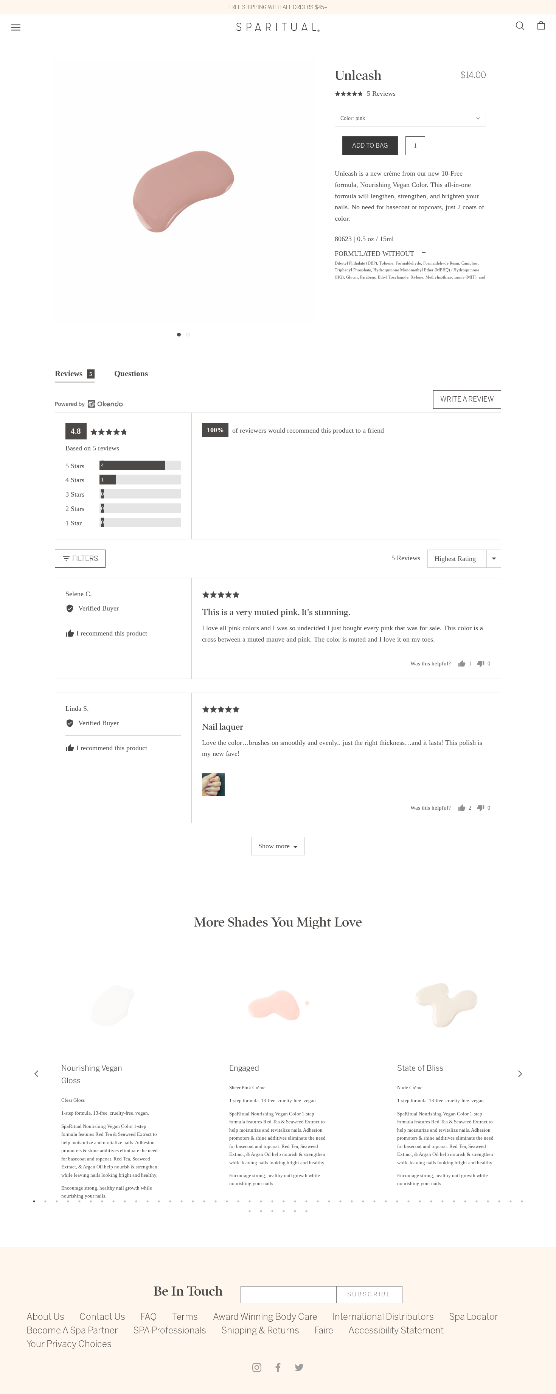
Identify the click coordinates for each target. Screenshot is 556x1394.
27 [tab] (329, 1201)
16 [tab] (204, 1201)
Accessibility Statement (396, 1331)
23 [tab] (283, 1201)
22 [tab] (272, 1201)
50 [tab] (306, 1211)
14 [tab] (181, 1201)
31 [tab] (374, 1201)
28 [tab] (340, 1201)
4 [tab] (68, 1201)
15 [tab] (193, 1201)
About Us (45, 1317)
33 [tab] (397, 1201)
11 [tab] (147, 1201)
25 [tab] (306, 1201)
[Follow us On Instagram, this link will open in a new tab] (256, 1366)
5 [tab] (79, 1201)
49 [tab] (295, 1211)
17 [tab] (215, 1201)
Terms (185, 1317)
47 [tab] (272, 1211)
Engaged (244, 1068)
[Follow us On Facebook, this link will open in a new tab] (278, 1366)
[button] (541, 25)
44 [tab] (522, 1201)
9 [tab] (125, 1201)
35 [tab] (420, 1201)
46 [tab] (261, 1211)
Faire (323, 1331)
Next (520, 1073)
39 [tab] (465, 1201)
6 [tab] (91, 1201)
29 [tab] (352, 1201)
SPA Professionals (169, 1331)
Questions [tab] (131, 373)
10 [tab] (136, 1201)
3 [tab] (57, 1201)
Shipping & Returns (260, 1331)
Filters (84, 558)
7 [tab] (102, 1201)
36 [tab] (431, 1201)
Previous (35, 1073)
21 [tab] (261, 1201)
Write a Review (467, 399)
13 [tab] (170, 1201)
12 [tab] (159, 1201)
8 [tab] (113, 1201)
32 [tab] (386, 1201)
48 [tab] (283, 1211)
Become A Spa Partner (72, 1331)
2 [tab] (45, 1201)
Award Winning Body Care (265, 1317)
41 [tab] (488, 1201)
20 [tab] (249, 1201)
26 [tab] (317, 1201)
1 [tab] (34, 1201)
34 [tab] (408, 1201)
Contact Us (102, 1317)
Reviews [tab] (73, 373)
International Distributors (383, 1317)
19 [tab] (238, 1201)
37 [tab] (442, 1201)
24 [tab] (295, 1201)
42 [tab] (499, 1201)
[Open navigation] (15, 27)
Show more (274, 846)
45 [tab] (249, 1211)
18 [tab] (227, 1201)
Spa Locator (473, 1317)
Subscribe (369, 1294)
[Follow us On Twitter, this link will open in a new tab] (299, 1366)
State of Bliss (420, 1068)
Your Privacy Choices (69, 1344)
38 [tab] (454, 1201)
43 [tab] (510, 1201)
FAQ (148, 1317)
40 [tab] (476, 1201)
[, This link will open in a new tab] (89, 403)
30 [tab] (363, 1201)
